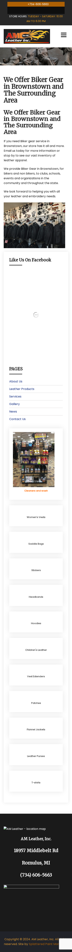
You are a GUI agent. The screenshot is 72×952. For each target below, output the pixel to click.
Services (15, 396)
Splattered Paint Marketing (48, 944)
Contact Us (17, 419)
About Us (15, 381)
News (13, 411)
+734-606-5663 (38, 4)
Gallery (14, 404)
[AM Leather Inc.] (27, 36)
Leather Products (21, 389)
